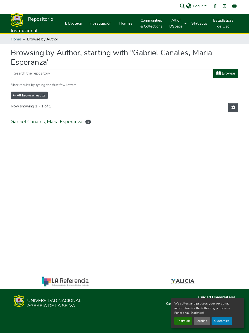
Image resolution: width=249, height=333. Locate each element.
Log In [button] (199, 6)
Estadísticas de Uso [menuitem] (223, 23)
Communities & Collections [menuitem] (151, 23)
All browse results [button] (30, 95)
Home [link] (16, 39)
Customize (221, 321)
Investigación (100, 23)
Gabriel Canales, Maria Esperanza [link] (46, 121)
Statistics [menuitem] (199, 23)
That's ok (183, 321)
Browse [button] (228, 73)
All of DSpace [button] (176, 23)
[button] (182, 6)
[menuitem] (215, 6)
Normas (126, 23)
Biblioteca (73, 23)
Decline (201, 321)
